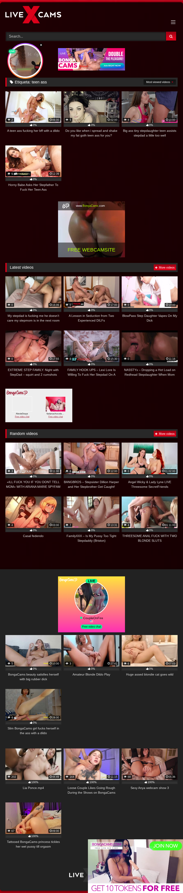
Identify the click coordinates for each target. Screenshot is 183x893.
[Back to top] (169, 879)
